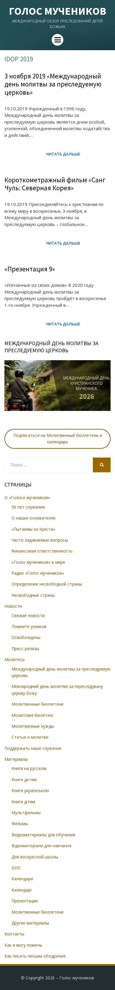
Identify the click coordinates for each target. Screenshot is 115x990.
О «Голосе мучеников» (27, 497)
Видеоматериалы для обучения (43, 834)
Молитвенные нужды (33, 726)
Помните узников (29, 626)
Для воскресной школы (35, 857)
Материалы (16, 759)
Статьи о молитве (30, 737)
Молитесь (14, 659)
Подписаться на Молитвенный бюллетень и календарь (57, 438)
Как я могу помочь (23, 945)
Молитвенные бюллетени (37, 704)
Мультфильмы (26, 812)
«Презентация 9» (29, 269)
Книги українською (30, 790)
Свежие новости (28, 615)
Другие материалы (30, 923)
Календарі (22, 890)
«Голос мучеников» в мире (38, 562)
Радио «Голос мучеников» (38, 573)
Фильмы (20, 823)
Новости (13, 606)
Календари (22, 878)
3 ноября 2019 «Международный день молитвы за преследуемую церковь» (52, 84)
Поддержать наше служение (33, 748)
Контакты (14, 934)
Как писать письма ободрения (34, 956)
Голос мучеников (57, 11)
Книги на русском (29, 768)
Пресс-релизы (25, 648)
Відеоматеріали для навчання (41, 845)
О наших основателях (33, 518)
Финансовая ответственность (42, 551)
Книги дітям (23, 801)
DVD (16, 868)
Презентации (25, 901)
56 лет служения (28, 507)
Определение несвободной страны (47, 584)
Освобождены (26, 637)
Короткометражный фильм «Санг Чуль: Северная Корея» (55, 184)
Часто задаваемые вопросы (40, 540)
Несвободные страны (33, 595)
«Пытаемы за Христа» (33, 529)
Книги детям (24, 779)
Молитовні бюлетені (32, 715)
